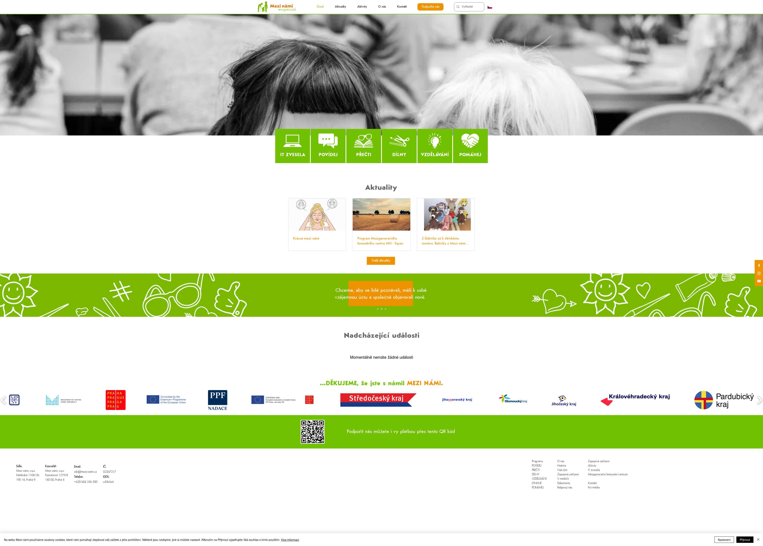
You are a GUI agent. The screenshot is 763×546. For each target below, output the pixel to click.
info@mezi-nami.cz (85, 472)
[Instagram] (759, 273)
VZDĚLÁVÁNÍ (539, 478)
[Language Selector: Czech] (491, 7)
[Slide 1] (377, 308)
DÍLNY (535, 474)
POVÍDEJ (536, 465)
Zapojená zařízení (568, 474)
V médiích (563, 478)
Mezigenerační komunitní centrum (601, 474)
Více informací (290, 540)
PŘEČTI (536, 470)
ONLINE (537, 483)
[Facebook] (759, 265)
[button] (362, 6)
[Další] (741, 295)
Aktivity (592, 465)
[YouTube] (759, 281)
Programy (537, 461)
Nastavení (724, 540)
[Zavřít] (758, 539)
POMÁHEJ (538, 487)
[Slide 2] (381, 309)
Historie (561, 465)
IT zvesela (594, 470)
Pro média (594, 487)
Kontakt (592, 483)
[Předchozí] (21, 295)
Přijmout (745, 540)
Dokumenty (563, 483)
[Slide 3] (385, 308)
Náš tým (562, 470)
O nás (560, 461)
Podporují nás (564, 487)
